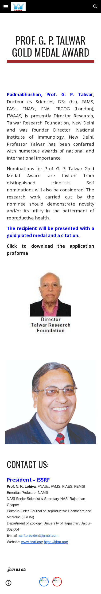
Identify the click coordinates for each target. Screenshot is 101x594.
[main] (50, 48)
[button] (5, 6)
